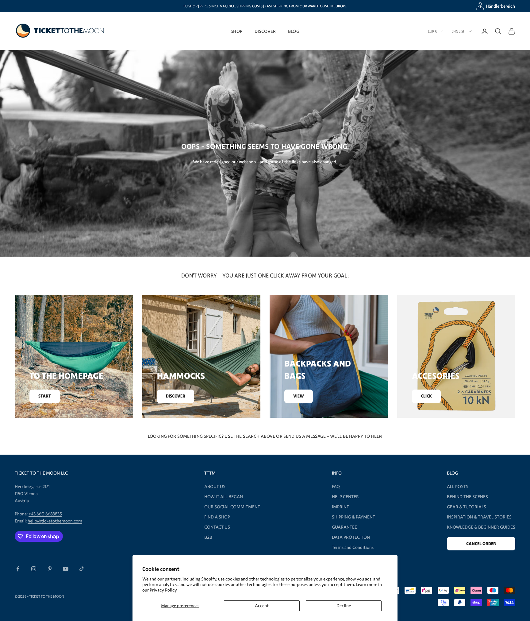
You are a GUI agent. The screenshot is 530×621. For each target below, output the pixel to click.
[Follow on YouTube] (66, 569)
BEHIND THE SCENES (467, 496)
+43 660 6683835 (45, 514)
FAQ (336, 486)
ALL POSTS (457, 486)
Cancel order (481, 543)
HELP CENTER (345, 496)
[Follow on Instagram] (34, 569)
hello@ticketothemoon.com (55, 521)
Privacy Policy (163, 590)
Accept (262, 605)
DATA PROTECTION (351, 537)
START (44, 396)
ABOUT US (214, 486)
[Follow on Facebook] (18, 569)
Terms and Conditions (353, 547)
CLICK (426, 396)
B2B (208, 537)
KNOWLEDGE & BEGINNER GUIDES (481, 527)
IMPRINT (340, 507)
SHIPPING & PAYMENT (353, 517)
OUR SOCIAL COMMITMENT (232, 507)
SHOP (236, 31)
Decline (343, 605)
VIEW (298, 396)
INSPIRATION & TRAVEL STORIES (479, 517)
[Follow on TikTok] (82, 569)
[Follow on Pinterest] (50, 569)
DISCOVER (265, 31)
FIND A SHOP (217, 517)
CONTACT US (217, 527)
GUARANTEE (344, 527)
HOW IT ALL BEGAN (223, 496)
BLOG (293, 31)
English (458, 31)
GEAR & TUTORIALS (466, 507)
